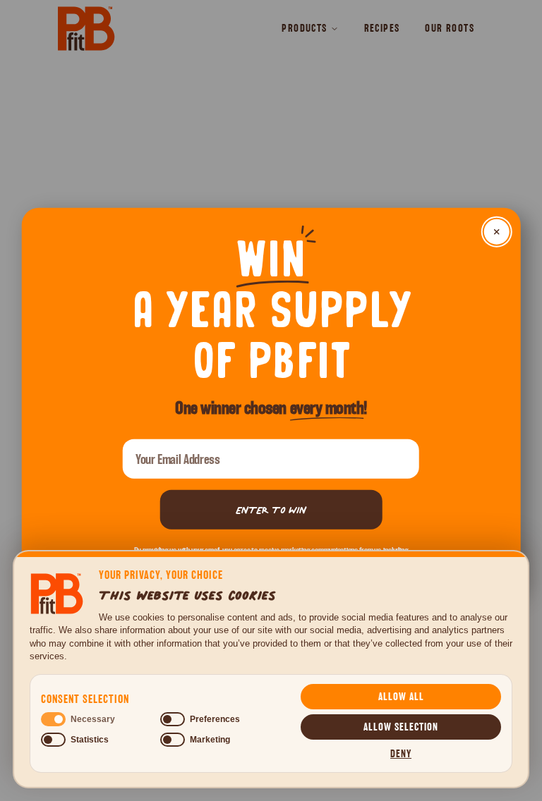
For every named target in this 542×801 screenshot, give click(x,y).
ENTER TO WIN (271, 510)
